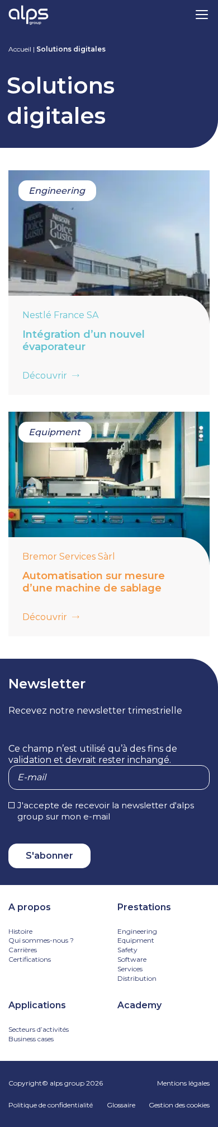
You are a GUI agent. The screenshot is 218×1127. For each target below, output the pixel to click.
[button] (202, 14)
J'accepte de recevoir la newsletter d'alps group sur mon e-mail (105, 811)
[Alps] (28, 16)
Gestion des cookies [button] (179, 1105)
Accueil (19, 49)
